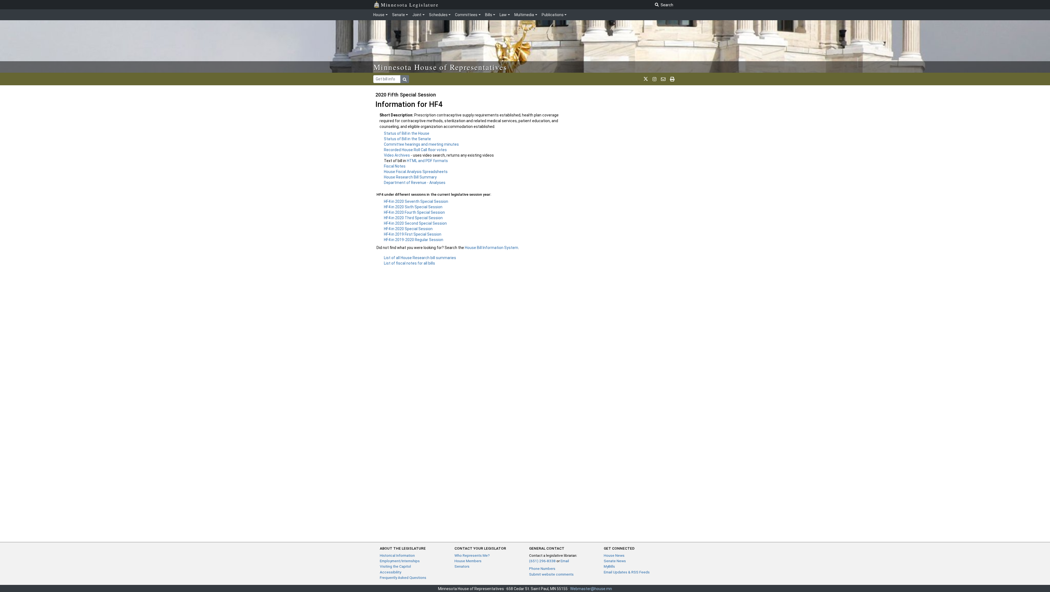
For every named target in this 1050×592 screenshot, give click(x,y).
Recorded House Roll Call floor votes (415, 150)
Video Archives (397, 155)
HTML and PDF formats (427, 161)
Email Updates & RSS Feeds (627, 572)
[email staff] (663, 79)
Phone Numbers (542, 568)
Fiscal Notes (395, 166)
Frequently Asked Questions (403, 577)
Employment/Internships (400, 561)
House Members (468, 561)
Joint (416, 15)
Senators (461, 566)
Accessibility (390, 572)
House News (614, 555)
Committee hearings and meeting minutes (421, 144)
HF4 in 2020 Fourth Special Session (414, 212)
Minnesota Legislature (410, 4)
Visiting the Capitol (395, 566)
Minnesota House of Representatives (440, 67)
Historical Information (397, 555)
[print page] (672, 79)
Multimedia (524, 15)
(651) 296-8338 (542, 561)
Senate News (615, 561)
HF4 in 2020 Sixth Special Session (413, 207)
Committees (466, 15)
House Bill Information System (491, 247)
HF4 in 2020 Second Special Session (415, 223)
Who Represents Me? (472, 555)
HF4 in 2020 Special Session (408, 229)
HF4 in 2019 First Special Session (412, 234)
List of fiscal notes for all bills (409, 263)
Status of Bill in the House (406, 133)
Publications (553, 15)
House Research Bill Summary (410, 177)
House (378, 15)
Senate (398, 15)
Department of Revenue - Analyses (414, 182)
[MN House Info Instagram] (654, 79)
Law (503, 15)
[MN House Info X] (645, 79)
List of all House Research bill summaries (420, 258)
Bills (488, 15)
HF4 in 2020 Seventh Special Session (416, 201)
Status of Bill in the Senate (407, 139)
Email (565, 561)
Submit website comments (551, 574)
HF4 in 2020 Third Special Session (413, 218)
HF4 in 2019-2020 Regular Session (413, 240)
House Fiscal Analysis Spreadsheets (416, 171)
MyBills (609, 566)
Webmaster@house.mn (591, 589)
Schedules (438, 15)
